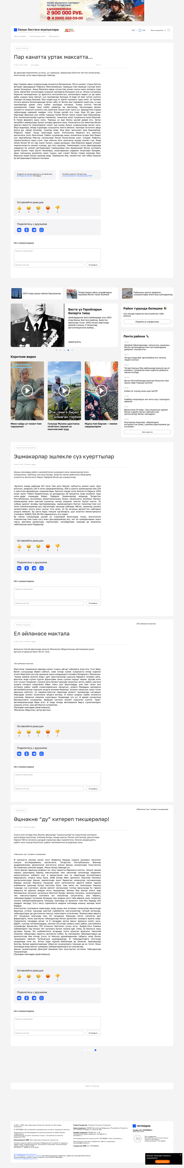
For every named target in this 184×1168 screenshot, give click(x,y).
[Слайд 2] (60, 350)
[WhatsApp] (41, 230)
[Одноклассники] (26, 230)
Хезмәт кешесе (23, 625)
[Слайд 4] (68, 350)
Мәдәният (20, 810)
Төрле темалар (92, 1086)
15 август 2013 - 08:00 (21, 65)
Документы (54, 36)
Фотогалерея (20, 36)
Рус (133, 30)
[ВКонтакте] (19, 230)
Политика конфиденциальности (26, 1158)
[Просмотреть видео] (27, 390)
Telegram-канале (25, 176)
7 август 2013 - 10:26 (20, 827)
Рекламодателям (37, 36)
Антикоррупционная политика (25, 1154)
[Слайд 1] (56, 350)
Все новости (147, 432)
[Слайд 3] (64, 350)
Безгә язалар (22, 48)
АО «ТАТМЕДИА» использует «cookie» (28, 1156)
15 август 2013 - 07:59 (20, 464)
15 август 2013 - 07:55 (20, 641)
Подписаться (162, 1162)
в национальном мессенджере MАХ (77, 176)
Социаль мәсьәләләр (26, 447)
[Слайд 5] (72, 350)
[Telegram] (34, 230)
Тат (144, 30)
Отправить (93, 265)
